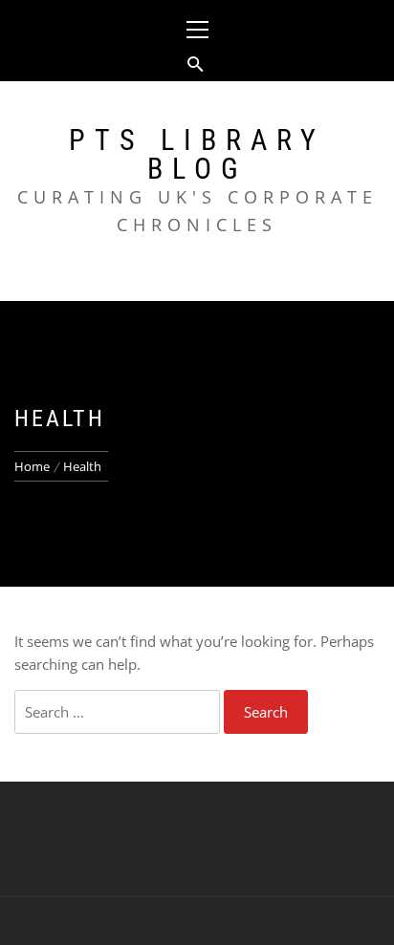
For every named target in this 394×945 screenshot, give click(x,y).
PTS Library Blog (197, 154)
